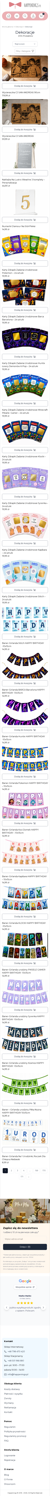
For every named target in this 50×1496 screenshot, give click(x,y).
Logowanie (9, 1455)
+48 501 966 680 (16, 1360)
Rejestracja (9, 1460)
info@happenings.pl (18, 1374)
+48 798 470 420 (16, 1351)
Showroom (9, 1484)
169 (36, 1170)
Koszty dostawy (12, 1389)
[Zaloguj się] (33, 15)
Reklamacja (10, 1407)
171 (22, 1177)
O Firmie (8, 1479)
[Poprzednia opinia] (6, 1307)
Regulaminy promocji (15, 1436)
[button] (25, 86)
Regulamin (10, 1427)
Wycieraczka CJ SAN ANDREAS (18, 136)
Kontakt (8, 1412)
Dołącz (23, 1247)
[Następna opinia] (43, 1307)
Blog (6, 1475)
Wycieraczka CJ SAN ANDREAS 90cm (21, 92)
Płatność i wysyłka (13, 1394)
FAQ (6, 1441)
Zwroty (7, 1398)
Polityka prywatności (14, 1431)
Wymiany (9, 1403)
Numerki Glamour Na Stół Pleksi (18, 226)
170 (44, 1170)
